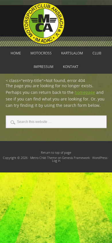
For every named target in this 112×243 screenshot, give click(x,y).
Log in (56, 161)
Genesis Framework (76, 158)
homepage (85, 92)
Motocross (41, 53)
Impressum (43, 66)
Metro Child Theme (43, 158)
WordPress (99, 158)
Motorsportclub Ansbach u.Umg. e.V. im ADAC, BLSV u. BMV (56, 23)
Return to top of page (56, 153)
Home (16, 53)
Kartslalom (72, 53)
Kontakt (70, 66)
